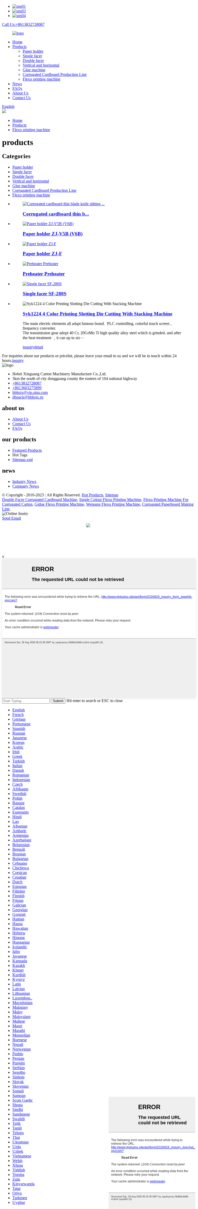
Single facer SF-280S (45, 293)
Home (17, 42)
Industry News (24, 481)
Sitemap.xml (22, 459)
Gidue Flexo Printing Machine (59, 504)
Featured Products (27, 450)
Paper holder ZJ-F (42, 253)
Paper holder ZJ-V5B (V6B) (52, 233)
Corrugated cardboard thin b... (56, 214)
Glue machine (34, 70)
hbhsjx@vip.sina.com (30, 392)
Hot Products (92, 495)
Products (19, 46)
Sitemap (111, 495)
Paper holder (33, 51)
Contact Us (21, 98)
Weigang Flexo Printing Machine (113, 504)
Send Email (11, 518)
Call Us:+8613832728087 (23, 24)
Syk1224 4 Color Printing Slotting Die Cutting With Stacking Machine (97, 313)
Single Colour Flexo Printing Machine (110, 499)
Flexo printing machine (41, 79)
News (17, 84)
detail (38, 347)
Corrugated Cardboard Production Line (55, 74)
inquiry (28, 347)
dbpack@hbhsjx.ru (27, 397)
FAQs (17, 88)
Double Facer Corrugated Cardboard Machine (39, 499)
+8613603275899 (27, 388)
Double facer (33, 60)
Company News (25, 486)
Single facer (32, 56)
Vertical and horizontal (41, 65)
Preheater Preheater (44, 273)
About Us (20, 93)
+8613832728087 (27, 383)
